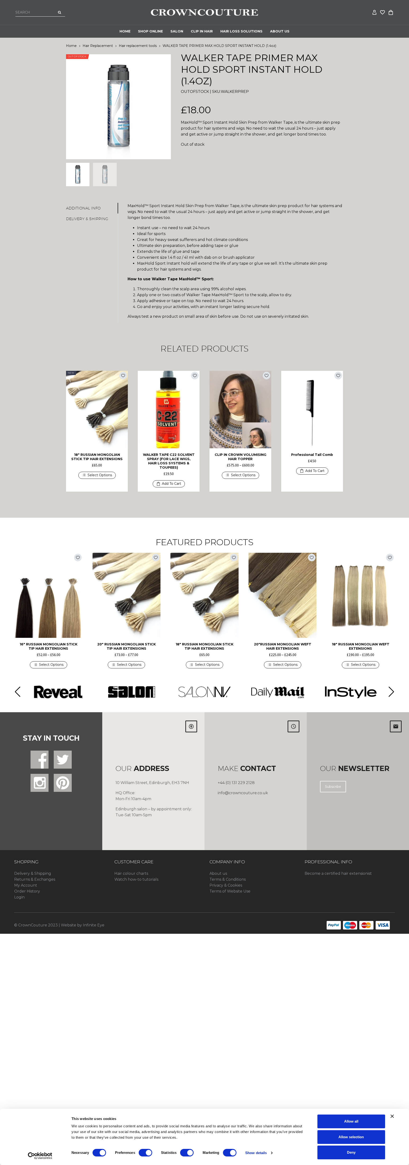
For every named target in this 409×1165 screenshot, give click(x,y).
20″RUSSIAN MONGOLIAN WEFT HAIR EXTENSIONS (282, 646)
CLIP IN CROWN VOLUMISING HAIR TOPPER (240, 457)
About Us (279, 31)
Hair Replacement (98, 46)
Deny (351, 1152)
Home (125, 31)
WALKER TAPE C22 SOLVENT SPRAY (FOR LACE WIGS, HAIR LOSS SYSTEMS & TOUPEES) (169, 461)
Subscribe (333, 786)
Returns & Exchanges (34, 879)
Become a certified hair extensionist (338, 873)
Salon (176, 31)
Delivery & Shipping (32, 873)
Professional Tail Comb (312, 455)
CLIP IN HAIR (202, 31)
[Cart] (391, 12)
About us (218, 873)
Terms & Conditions (227, 879)
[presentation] (72, 107)
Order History (27, 891)
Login (19, 897)
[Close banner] (392, 1116)
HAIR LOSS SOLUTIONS (241, 31)
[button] (169, 483)
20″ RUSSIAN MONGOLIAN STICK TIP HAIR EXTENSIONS (126, 646)
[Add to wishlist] (123, 375)
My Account (25, 885)
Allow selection (351, 1137)
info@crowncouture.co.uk (243, 793)
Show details (256, 1153)
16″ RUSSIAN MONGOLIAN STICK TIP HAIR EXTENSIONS (48, 646)
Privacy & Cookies (225, 885)
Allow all (351, 1121)
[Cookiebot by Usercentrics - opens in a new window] (40, 1155)
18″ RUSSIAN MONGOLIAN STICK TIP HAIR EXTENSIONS (97, 457)
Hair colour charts (131, 873)
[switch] (145, 1152)
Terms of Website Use (229, 891)
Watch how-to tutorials (136, 879)
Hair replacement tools (138, 46)
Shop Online (150, 31)
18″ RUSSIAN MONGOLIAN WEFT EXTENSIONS (360, 646)
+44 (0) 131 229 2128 (236, 782)
